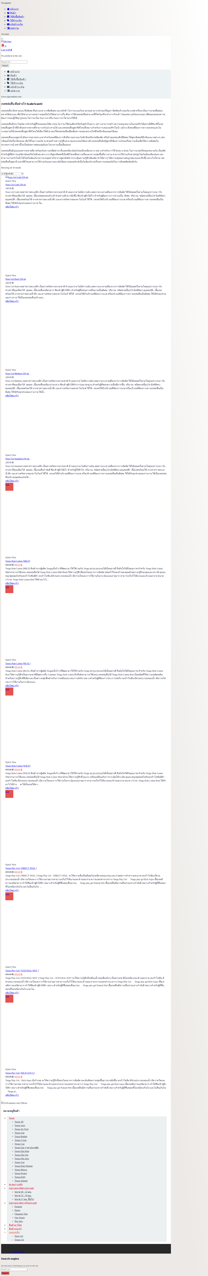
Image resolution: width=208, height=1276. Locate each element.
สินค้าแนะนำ (15, 1229)
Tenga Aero (20, 1125)
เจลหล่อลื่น (14, 1232)
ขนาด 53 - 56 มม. (23, 1195)
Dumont (18, 1206)
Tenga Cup (19, 1144)
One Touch (20, 1217)
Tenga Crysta (20, 1140)
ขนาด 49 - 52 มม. (23, 1192)
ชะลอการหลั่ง (16, 1184)
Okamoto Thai (21, 1214)
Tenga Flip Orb (21, 1155)
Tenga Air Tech (21, 1129)
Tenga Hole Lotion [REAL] (17, 663)
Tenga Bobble (21, 1136)
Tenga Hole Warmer (24, 1166)
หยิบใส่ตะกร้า (12, 207)
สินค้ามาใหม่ (15, 1225)
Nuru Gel (19, 1236)
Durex (17, 1210)
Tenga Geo (19, 1162)
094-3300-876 (18, 1251)
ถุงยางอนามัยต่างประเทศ (21, 1188)
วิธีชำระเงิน (16, 20)
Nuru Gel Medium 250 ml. (17, 373)
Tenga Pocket (21, 1173)
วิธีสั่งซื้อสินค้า (17, 16)
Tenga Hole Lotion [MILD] (17, 561)
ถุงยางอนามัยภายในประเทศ (23, 1203)
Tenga (11, 1118)
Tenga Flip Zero (22, 1158)
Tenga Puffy (20, 1177)
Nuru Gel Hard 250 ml (15, 279)
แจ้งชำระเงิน (16, 24)
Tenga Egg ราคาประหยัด (26, 1147)
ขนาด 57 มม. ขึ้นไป (24, 1199)
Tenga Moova (21, 1170)
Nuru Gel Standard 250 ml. (17, 459)
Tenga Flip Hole (22, 1151)
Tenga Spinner (21, 1181)
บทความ (14, 28)
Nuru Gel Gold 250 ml (15, 184)
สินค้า (13, 13)
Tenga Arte (19, 1133)
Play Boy (19, 1221)
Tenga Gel (19, 1240)
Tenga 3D (19, 1122)
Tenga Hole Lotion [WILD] (17, 766)
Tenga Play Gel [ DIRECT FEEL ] (21, 868)
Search (5, 66)
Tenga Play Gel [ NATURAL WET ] (22, 970)
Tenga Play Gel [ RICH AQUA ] (20, 1073)
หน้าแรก (14, 9)
